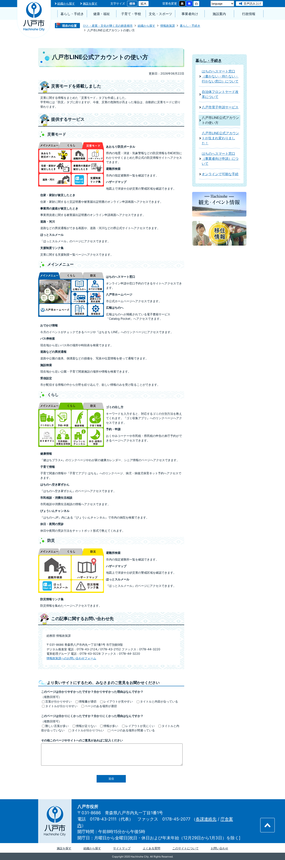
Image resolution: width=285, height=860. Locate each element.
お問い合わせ (219, 848)
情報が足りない (86, 726)
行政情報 (248, 14)
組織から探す (66, 3)
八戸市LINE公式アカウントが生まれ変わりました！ (220, 138)
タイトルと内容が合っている (159, 701)
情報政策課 (167, 25)
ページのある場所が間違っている (133, 730)
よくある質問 (151, 848)
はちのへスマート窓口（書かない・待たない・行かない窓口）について (220, 76)
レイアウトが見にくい (140, 726)
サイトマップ (122, 848)
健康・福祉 (101, 14)
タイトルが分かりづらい (88, 730)
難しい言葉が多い (57, 726)
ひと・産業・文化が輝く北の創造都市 (108, 25)
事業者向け (190, 14)
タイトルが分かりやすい (61, 706)
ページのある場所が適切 (101, 706)
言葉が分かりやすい (58, 701)
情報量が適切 (87, 701)
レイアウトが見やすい (118, 701)
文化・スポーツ (160, 14)
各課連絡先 (206, 819)
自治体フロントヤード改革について (220, 94)
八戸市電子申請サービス (220, 107)
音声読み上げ (252, 3)
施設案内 (219, 14)
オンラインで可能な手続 (220, 174)
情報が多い (110, 726)
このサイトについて (185, 848)
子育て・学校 (131, 14)
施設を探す (90, 3)
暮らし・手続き (72, 14)
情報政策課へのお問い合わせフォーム (71, 658)
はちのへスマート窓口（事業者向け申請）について (220, 159)
